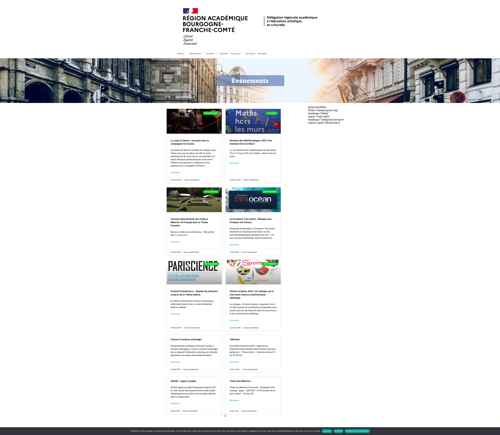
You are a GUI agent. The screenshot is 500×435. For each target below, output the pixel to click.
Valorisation (250, 54)
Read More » (176, 173)
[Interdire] (496, 431)
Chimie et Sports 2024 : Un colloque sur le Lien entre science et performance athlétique (252, 294)
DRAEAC (180, 54)
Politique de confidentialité (357, 431)
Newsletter (262, 54)
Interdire (338, 431)
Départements (195, 54)
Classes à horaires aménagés (186, 339)
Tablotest (235, 339)
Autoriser (327, 431)
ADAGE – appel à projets (183, 381)
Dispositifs (224, 54)
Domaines (210, 54)
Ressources (235, 54)
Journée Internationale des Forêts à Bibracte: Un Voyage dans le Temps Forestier (189, 222)
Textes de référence (240, 381)
